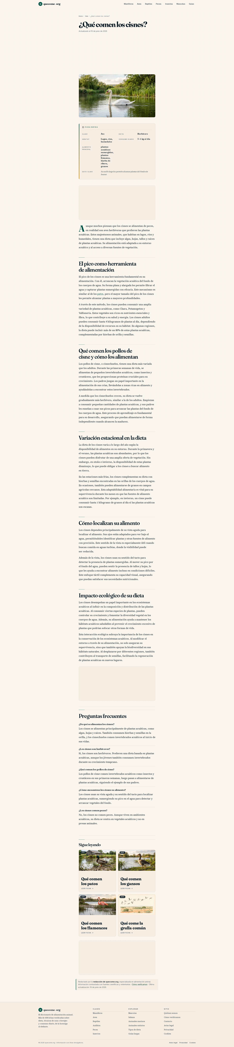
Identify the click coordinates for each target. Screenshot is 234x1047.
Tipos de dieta (134, 1029)
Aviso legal (169, 1025)
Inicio (81, 16)
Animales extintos (136, 1025)
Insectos (169, 4)
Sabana (131, 1017)
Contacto (168, 1021)
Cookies (167, 1033)
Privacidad (168, 1029)
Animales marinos (136, 1021)
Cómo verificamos (139, 984)
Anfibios (96, 1025)
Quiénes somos (170, 1013)
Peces (158, 4)
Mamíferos (128, 4)
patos (100, 294)
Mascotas (181, 4)
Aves (139, 4)
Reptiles (148, 4)
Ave (86, 16)
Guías (191, 4)
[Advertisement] (117, 54)
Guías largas (133, 1033)
